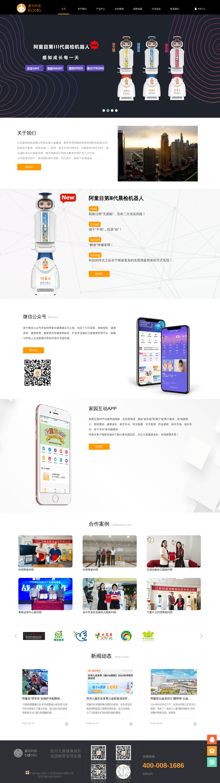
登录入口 (202, 9)
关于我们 (82, 9)
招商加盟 (137, 9)
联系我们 (174, 9)
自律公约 (148, 773)
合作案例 (119, 9)
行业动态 (156, 9)
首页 (63, 9)
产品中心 (100, 9)
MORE (29, 167)
